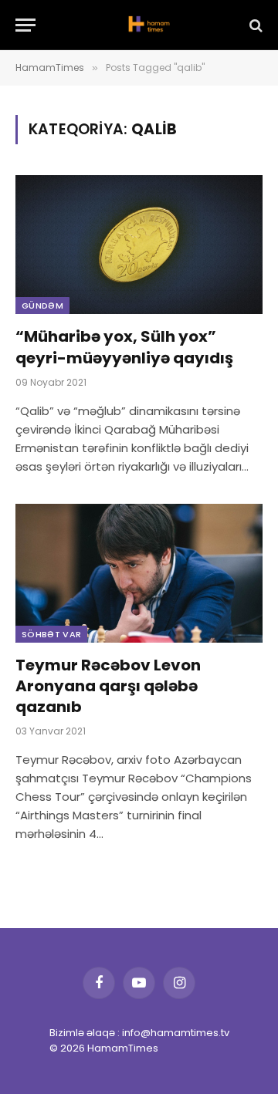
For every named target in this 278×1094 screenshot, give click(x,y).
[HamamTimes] (147, 25)
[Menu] (25, 25)
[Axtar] (254, 25)
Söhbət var (51, 634)
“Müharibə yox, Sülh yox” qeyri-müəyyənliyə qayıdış (124, 347)
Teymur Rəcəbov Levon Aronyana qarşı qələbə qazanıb (108, 686)
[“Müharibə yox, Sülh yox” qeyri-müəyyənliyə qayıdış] (139, 244)
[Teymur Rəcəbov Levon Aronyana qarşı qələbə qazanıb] (139, 573)
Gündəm (42, 305)
